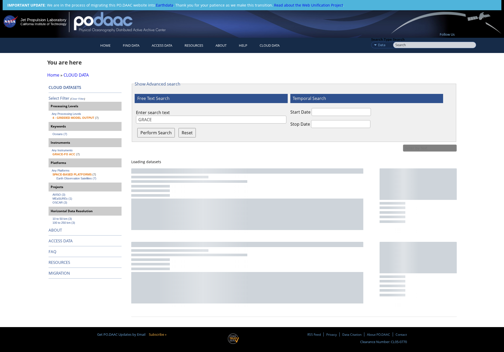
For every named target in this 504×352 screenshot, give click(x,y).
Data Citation (351, 334)
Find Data (131, 45)
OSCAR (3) (59, 202)
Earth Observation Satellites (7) (76, 178)
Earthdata (164, 5)
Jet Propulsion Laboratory (43, 20)
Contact (401, 334)
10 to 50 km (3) (62, 218)
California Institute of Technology (43, 24)
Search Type (381, 39)
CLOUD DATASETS (65, 87)
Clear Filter (77, 98)
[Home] (124, 22)
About (221, 45)
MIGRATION (59, 273)
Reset (187, 133)
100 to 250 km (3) (63, 222)
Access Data (162, 45)
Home (105, 45)
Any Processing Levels (66, 113)
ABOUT (55, 230)
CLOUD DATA (270, 45)
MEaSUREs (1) (62, 198)
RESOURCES (194, 45)
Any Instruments (62, 150)
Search (399, 39)
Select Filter (59, 98)
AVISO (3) (58, 194)
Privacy (331, 334)
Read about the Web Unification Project (308, 5)
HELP (243, 45)
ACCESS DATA (61, 240)
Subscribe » (157, 334)
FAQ (52, 251)
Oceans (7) (59, 134)
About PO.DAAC (378, 334)
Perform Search (156, 133)
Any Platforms (61, 170)
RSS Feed (314, 334)
